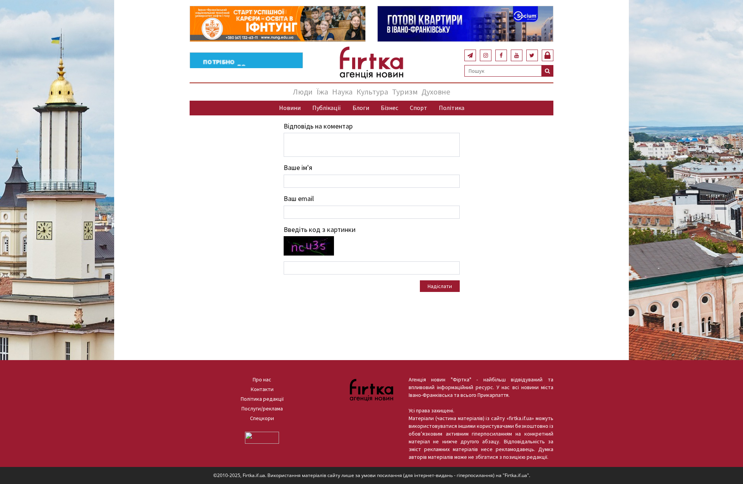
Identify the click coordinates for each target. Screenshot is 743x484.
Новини (290, 108)
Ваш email (299, 198)
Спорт (418, 108)
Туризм (405, 91)
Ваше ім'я (298, 167)
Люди (303, 91)
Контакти (262, 389)
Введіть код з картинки (320, 229)
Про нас (262, 379)
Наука (342, 91)
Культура (372, 91)
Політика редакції (262, 398)
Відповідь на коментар (318, 126)
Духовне (435, 91)
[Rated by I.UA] (262, 437)
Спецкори (262, 418)
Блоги (361, 108)
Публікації (326, 108)
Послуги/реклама (262, 408)
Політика (451, 108)
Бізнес (389, 108)
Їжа (322, 91)
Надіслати (440, 286)
